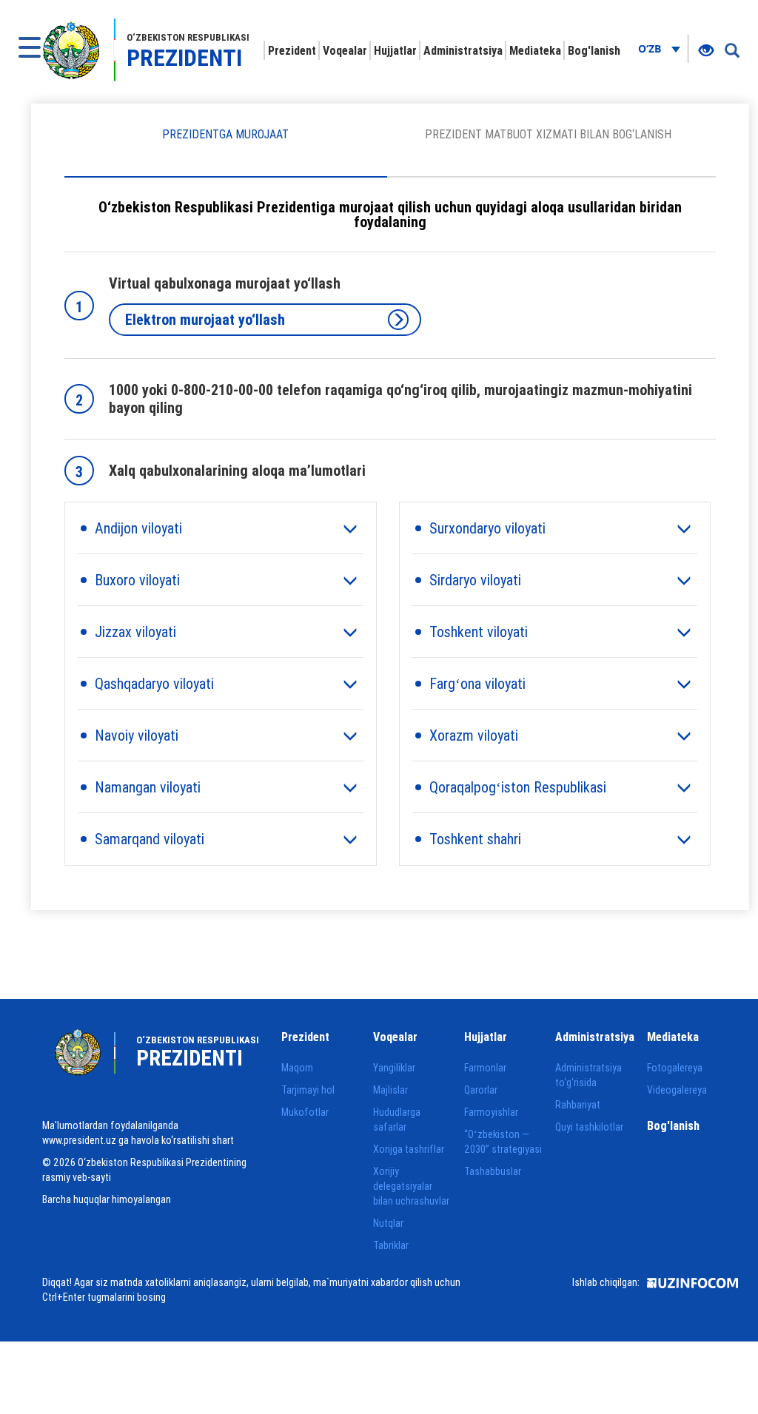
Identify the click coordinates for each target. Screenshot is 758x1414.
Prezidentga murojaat (225, 134)
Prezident (292, 50)
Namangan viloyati (148, 787)
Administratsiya (463, 50)
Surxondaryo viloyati (487, 528)
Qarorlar (480, 1090)
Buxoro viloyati (137, 579)
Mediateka (535, 50)
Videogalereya (677, 1090)
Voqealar (345, 50)
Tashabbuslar (492, 1171)
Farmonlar (485, 1067)
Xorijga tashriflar (408, 1149)
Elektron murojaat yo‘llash (205, 319)
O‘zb (651, 48)
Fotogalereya (674, 1067)
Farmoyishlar (491, 1112)
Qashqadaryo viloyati (154, 683)
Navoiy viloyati (136, 735)
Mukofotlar (305, 1112)
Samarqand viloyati (149, 838)
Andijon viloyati (138, 528)
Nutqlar (388, 1223)
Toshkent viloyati (478, 631)
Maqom (297, 1067)
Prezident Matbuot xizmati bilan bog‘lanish (548, 134)
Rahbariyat (577, 1104)
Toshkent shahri (475, 838)
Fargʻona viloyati (477, 683)
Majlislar (390, 1090)
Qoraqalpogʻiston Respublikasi (517, 787)
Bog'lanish (594, 50)
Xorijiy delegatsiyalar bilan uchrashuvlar (411, 1186)
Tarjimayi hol (308, 1090)
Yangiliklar (394, 1067)
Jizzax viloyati (135, 631)
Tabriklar (391, 1245)
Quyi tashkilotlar (589, 1127)
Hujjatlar (395, 50)
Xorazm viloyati (473, 735)
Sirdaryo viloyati (475, 579)
